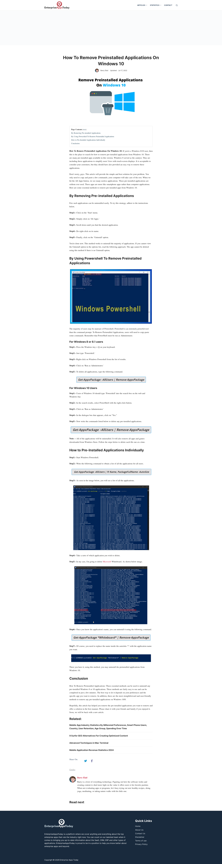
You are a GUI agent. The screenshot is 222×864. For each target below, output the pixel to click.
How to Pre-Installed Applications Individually (88, 140)
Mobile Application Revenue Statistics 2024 (91, 750)
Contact (168, 5)
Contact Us (140, 833)
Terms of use (140, 840)
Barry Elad (104, 70)
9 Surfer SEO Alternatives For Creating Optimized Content (98, 736)
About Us (139, 830)
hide (84, 129)
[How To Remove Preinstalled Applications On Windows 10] (85, 761)
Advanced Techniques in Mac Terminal (88, 743)
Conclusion (75, 143)
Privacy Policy (141, 844)
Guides (72, 769)
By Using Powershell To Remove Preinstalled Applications (92, 136)
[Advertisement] (111, 28)
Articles (141, 5)
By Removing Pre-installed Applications (86, 133)
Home (137, 826)
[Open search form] (177, 5)
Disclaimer (139, 837)
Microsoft (107, 561)
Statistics (154, 5)
